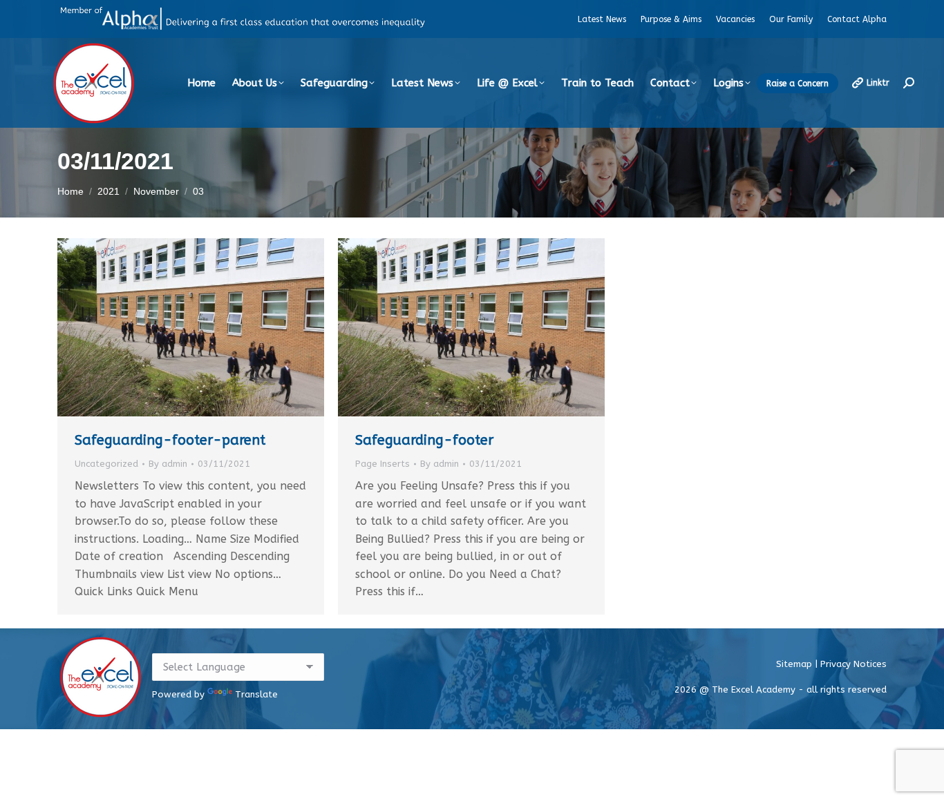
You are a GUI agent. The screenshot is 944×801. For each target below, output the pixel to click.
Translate (256, 694)
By (168, 464)
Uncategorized (106, 464)
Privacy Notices (853, 664)
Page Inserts (382, 464)
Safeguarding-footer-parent (170, 440)
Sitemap (795, 664)
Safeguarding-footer (424, 440)
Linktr (878, 83)
